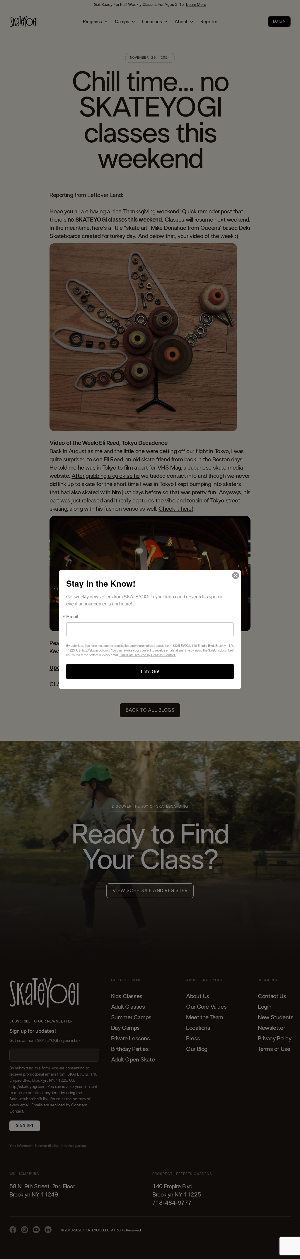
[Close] (235, 575)
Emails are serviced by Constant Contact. (148, 654)
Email (72, 616)
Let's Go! (150, 671)
